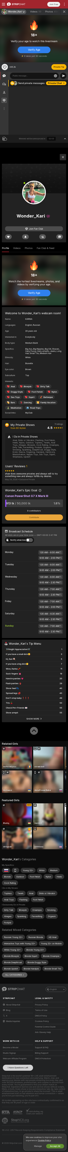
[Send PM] (59, 236)
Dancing (28, 402)
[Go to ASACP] (18, 1112)
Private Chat (55, 83)
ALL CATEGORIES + (14, 975)
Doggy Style (17, 392)
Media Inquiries (13, 1021)
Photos (52, 11)
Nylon (54, 392)
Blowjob (27, 386)
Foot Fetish (37, 392)
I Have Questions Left (18, 1067)
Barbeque (48, 397)
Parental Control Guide (45, 1027)
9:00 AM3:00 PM (49, 607)
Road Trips (35, 408)
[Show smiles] (55, 76)
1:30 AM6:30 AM (49, 614)
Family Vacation (48, 402)
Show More (32, 718)
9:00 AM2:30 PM (49, 582)
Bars (13, 402)
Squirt (32, 397)
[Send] (63, 76)
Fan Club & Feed (45, 248)
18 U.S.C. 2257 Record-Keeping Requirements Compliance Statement (33, 1130)
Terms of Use (41, 1010)
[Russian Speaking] (6, 870)
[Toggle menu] (3, 4)
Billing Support (41, 1053)
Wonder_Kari (10, 859)
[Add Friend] (42, 236)
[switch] (29, 540)
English (53, 989)
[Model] (63, 157)
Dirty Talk (44, 386)
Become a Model (10, 1047)
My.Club (29, 413)
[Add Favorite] (5, 67)
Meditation (16, 408)
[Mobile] (15, 870)
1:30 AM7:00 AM (49, 589)
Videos (35, 11)
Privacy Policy (41, 1005)
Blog (8, 1010)
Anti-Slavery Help (43, 1032)
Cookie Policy (44, 1140)
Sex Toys (15, 397)
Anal (13, 386)
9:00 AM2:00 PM (49, 558)
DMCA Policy (41, 1016)
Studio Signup (9, 1053)
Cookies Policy (42, 1021)
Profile (5, 248)
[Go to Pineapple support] (5, 1121)
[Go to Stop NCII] (20, 1120)
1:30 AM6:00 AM (49, 552)
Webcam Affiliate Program (15, 1058)
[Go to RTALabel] (6, 1112)
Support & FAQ (41, 1047)
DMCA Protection (43, 1058)
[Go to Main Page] (20, 4)
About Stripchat (13, 1005)
